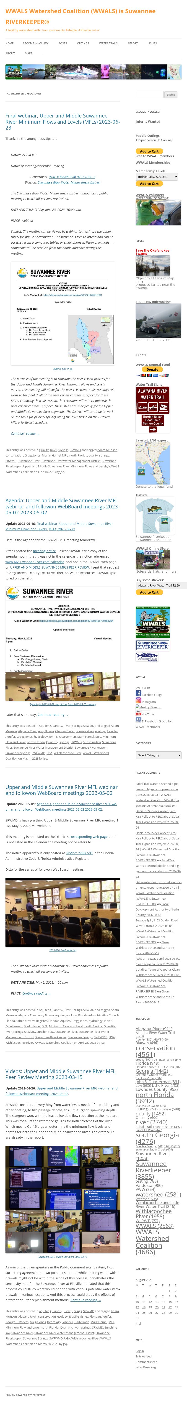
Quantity (56, 726)
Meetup (155, 707)
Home (9, 43)
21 (163, 1307)
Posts (63, 43)
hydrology (41, 737)
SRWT (142, 1149)
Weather (147, 1198)
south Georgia (157, 1138)
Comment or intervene (153, 339)
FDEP (158, 1059)
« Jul (138, 1323)
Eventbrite (143, 688)
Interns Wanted (148, 121)
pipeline (169, 1109)
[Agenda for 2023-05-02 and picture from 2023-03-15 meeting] (62, 700)
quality (93, 455)
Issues (152, 43)
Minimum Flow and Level (66, 1026)
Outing (147, 1109)
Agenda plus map (62, 368)
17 (137, 1307)
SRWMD (75, 450)
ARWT (161, 1039)
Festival (173, 1059)
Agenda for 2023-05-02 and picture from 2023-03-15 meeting (63, 704)
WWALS (155, 1226)
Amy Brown (46, 731)
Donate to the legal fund (154, 486)
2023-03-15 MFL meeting (62, 950)
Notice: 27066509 (79, 853)
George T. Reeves (17, 1322)
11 (143, 1302)
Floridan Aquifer (59, 1021)
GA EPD (172, 1067)
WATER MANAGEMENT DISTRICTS (72, 177)
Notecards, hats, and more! (156, 571)
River (53, 450)
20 (156, 1307)
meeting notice (44, 551)
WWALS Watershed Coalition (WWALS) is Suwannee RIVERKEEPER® (80, 16)
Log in (140, 1351)
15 (170, 1302)
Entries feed (144, 1356)
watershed (158, 1194)
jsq (62, 472)
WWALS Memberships (153, 162)
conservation (14, 455)
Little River (165, 1085)
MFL (65, 455)
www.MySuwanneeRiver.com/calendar (34, 562)
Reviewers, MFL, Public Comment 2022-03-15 (63, 1256)
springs (104, 455)
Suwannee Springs (17, 753)
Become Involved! (36, 43)
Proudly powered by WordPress (25, 1395)
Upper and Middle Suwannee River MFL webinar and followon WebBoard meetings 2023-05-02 (61, 789)
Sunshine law (92, 742)
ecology (100, 731)
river (8, 1032)
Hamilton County (149, 1078)
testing (147, 1181)
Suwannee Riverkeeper (90, 747)
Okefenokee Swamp (151, 1105)
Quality (44, 450)
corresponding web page (89, 836)
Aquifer (44, 726)
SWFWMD (38, 753)
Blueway (147, 1042)
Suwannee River (28, 461)
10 (137, 1302)
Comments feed (146, 1362)
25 (143, 1313)
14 (163, 1302)
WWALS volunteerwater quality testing (152, 196)
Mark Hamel (85, 737)
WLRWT (148, 1220)
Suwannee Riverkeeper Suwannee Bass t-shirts (153, 538)
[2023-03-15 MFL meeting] (62, 946)
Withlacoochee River (67, 753)
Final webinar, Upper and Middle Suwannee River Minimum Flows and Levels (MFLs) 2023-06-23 (62, 121)
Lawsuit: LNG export (152, 440)
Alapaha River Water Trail (155, 1034)
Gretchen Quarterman (154, 1075)
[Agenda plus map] (63, 364)
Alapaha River (27, 731)
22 (170, 1307)
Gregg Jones (33, 455)
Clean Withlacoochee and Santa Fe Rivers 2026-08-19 (155, 947)
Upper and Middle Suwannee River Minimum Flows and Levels (65, 466)
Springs (63, 450)
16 (176, 1302)
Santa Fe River (149, 1130)
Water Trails (108, 43)
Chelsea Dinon (65, 731)
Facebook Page (151, 695)
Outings (83, 43)
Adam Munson (107, 450)
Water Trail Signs (149, 384)
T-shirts (142, 495)
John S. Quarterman (62, 737)
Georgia (152, 1070)
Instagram (148, 702)
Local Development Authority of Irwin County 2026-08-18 (157, 909)
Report (133, 43)
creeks (143, 1059)
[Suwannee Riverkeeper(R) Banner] (153, 650)
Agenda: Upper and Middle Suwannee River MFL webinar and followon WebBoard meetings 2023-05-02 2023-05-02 (62, 506)
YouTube (147, 714)
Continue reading (25, 433)
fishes (84, 1316)
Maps (28, 53)
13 (156, 1302)
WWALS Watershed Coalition (53, 1043)
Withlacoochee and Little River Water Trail (157, 1204)
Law (143, 1085)
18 (143, 1307)
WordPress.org (146, 1367)
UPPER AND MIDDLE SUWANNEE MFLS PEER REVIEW (49, 567)
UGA (49, 753)
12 (150, 1302)
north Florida (78, 455)
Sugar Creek (161, 1149)
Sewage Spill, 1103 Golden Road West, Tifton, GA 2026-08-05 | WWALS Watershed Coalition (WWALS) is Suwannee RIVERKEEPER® (157, 931)
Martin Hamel (51, 455)
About (10, 53)
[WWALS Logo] (153, 637)
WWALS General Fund (153, 364)
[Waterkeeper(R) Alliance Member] (147, 660)
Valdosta (149, 1185)
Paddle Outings (148, 135)
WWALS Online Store (152, 548)
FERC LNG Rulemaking (153, 302)
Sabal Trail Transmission (159, 1127)
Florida (147, 1063)
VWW (145, 1189)
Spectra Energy (149, 1146)
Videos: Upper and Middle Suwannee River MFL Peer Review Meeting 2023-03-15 (60, 1074)
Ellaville (74, 1316)
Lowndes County (157, 1089)
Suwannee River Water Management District (69, 182)
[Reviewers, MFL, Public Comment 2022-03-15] (62, 1252)
